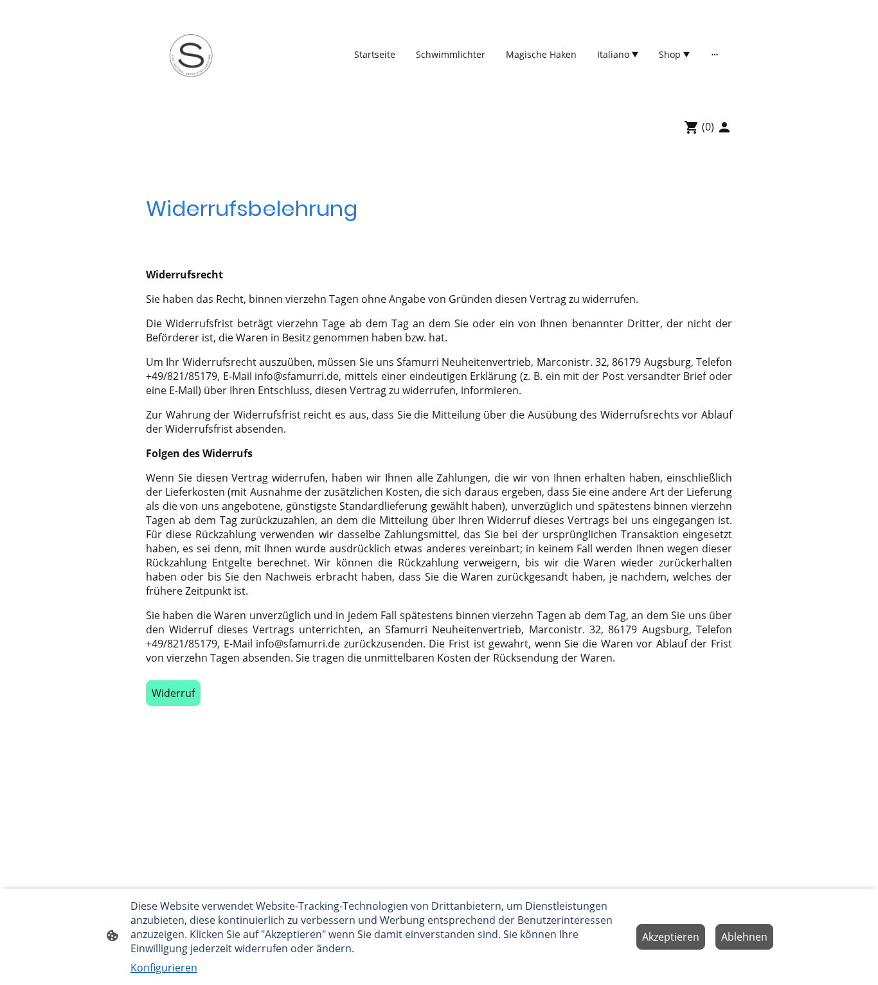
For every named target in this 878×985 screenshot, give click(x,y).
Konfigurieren (163, 968)
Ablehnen (744, 937)
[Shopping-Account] (724, 127)
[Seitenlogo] (190, 54)
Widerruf (173, 693)
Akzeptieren (670, 937)
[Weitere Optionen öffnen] (715, 54)
